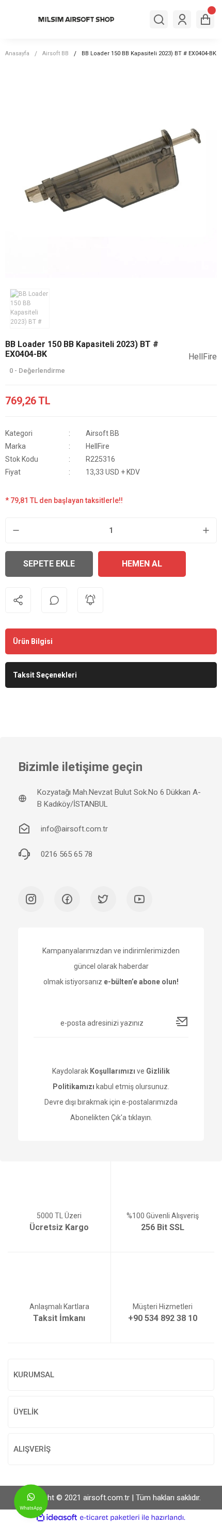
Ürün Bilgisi (33, 641)
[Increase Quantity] (206, 530)
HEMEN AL (142, 564)
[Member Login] (182, 19)
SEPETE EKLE (49, 564)
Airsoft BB (102, 433)
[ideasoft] (56, 1517)
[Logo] (76, 19)
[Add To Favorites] (204, 564)
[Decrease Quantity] (16, 530)
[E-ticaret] (110, 1517)
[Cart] (205, 19)
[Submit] (182, 1021)
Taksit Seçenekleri (45, 675)
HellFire (97, 446)
